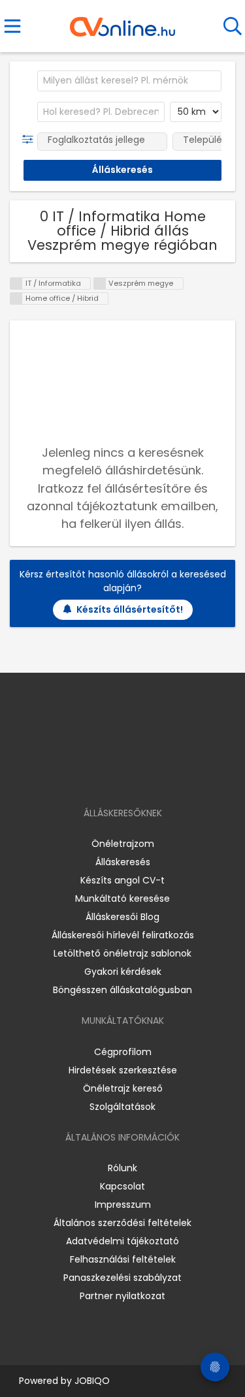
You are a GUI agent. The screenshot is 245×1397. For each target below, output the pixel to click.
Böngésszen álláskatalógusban (122, 989)
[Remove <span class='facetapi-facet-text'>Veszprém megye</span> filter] (100, 283)
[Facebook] (92, 775)
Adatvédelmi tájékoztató (122, 1241)
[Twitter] (155, 775)
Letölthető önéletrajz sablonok (122, 953)
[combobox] (129, 80)
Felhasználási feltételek (123, 1259)
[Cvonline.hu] (122, 22)
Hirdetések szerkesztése (123, 1070)
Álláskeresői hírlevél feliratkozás (123, 935)
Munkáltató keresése (122, 898)
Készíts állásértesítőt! (129, 609)
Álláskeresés (122, 861)
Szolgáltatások (122, 1106)
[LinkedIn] (135, 775)
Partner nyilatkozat (122, 1295)
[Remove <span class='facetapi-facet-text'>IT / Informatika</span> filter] (16, 283)
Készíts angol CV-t (122, 880)
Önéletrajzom (122, 843)
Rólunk (122, 1167)
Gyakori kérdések (122, 971)
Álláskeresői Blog (122, 916)
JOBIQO (92, 1380)
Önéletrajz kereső (123, 1088)
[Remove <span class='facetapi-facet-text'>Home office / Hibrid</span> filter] (16, 298)
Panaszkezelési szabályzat (122, 1277)
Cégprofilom (123, 1051)
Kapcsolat (122, 1186)
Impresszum (123, 1204)
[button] (30, 139)
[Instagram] (114, 775)
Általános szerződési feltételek (122, 1222)
